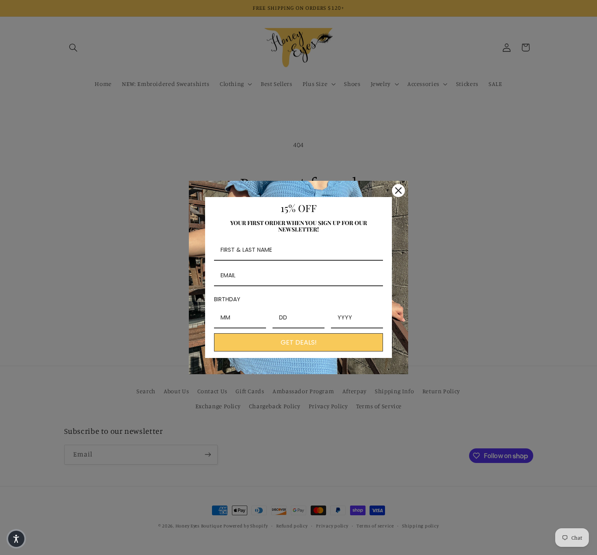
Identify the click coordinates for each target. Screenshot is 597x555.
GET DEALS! (299, 342)
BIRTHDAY (227, 299)
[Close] (398, 190)
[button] (16, 539)
